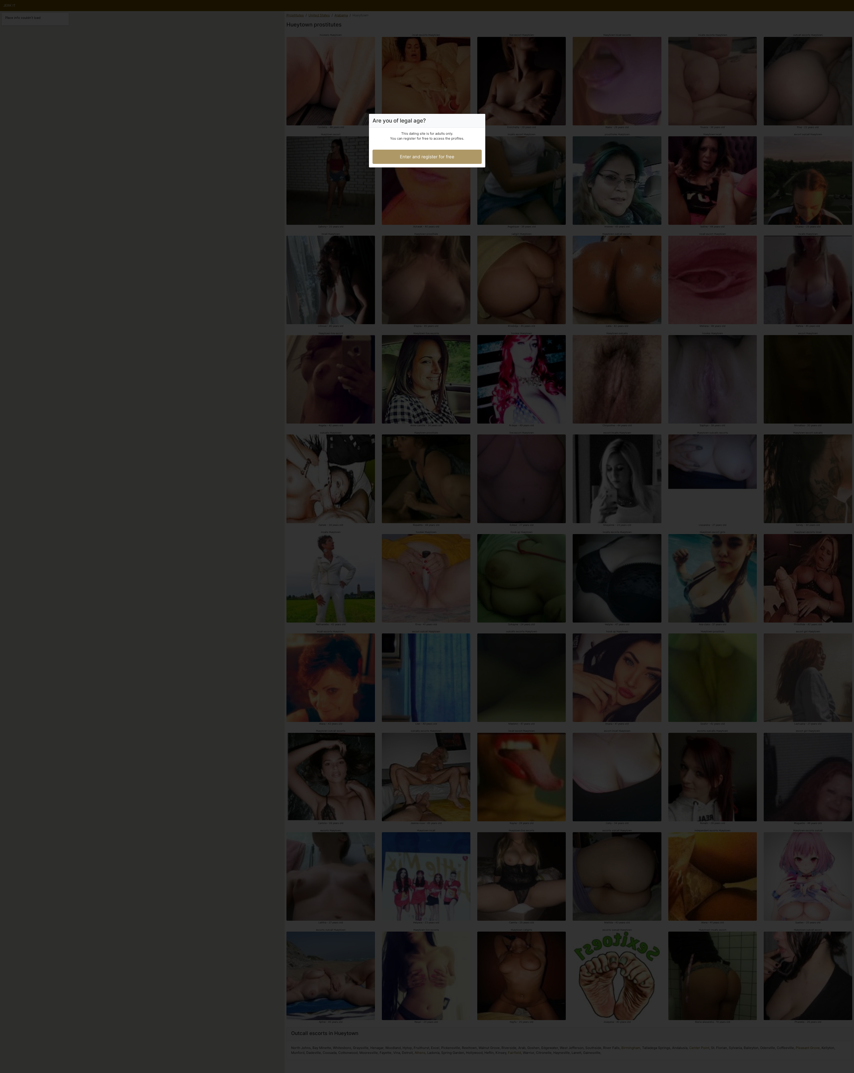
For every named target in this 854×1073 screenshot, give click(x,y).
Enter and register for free (427, 156)
